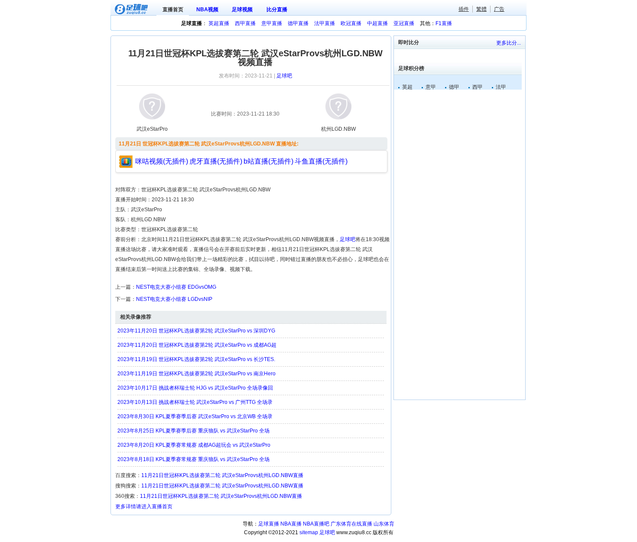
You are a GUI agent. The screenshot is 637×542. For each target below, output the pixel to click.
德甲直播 (298, 23)
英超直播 (218, 23)
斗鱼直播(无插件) (321, 161)
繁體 (481, 9)
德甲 (454, 87)
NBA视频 (207, 9)
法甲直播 (324, 23)
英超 (407, 87)
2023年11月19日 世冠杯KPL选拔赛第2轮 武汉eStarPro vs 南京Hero (196, 374)
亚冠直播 (403, 23)
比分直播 (276, 9)
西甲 (477, 87)
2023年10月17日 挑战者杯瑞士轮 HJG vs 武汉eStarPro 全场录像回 (195, 388)
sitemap (308, 532)
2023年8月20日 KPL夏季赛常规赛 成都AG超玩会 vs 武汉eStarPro (193, 445)
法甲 (501, 87)
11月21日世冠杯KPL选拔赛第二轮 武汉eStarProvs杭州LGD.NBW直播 (222, 475)
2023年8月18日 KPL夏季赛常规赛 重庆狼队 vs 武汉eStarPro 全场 (193, 459)
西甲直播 (245, 23)
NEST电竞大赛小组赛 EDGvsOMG (176, 287)
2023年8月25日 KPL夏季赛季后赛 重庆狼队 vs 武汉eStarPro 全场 (193, 431)
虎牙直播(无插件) (215, 161)
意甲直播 (271, 23)
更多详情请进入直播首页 (143, 506)
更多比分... (508, 43)
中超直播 (377, 23)
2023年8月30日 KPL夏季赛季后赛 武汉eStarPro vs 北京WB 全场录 (195, 416)
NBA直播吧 (316, 524)
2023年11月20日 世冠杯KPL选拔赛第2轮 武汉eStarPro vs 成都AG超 (196, 345)
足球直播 (268, 524)
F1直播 (444, 23)
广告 (499, 9)
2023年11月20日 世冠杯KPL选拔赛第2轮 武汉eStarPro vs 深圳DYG (196, 331)
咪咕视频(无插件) (161, 161)
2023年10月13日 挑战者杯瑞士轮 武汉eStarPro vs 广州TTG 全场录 (195, 402)
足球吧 (284, 76)
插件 (463, 9)
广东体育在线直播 (351, 524)
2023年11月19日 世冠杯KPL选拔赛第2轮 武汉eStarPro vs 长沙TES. (196, 359)
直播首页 (172, 9)
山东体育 (384, 524)
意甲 (431, 87)
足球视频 (242, 9)
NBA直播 (291, 524)
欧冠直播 (351, 23)
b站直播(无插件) (268, 161)
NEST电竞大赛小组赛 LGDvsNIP (174, 299)
